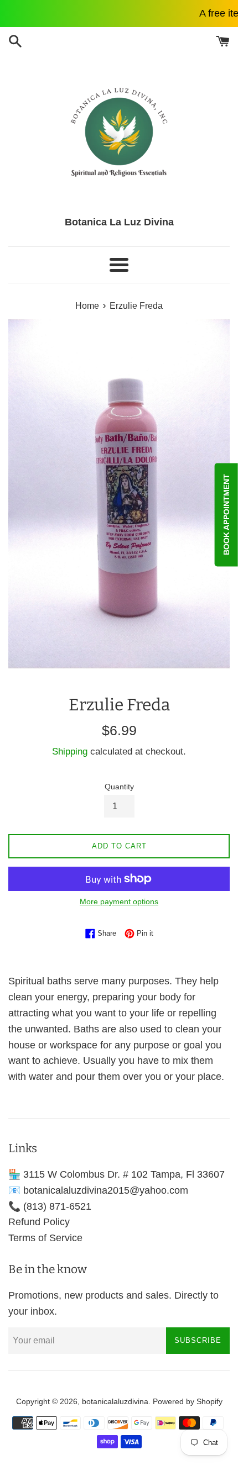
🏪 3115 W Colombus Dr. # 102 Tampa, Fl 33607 (116, 1174)
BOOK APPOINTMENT (226, 515)
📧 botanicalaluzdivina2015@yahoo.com (98, 1190)
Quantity (119, 786)
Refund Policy (39, 1221)
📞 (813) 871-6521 (49, 1206)
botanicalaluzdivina (115, 1401)
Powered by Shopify (188, 1401)
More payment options (119, 901)
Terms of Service (45, 1237)
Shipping (69, 751)
